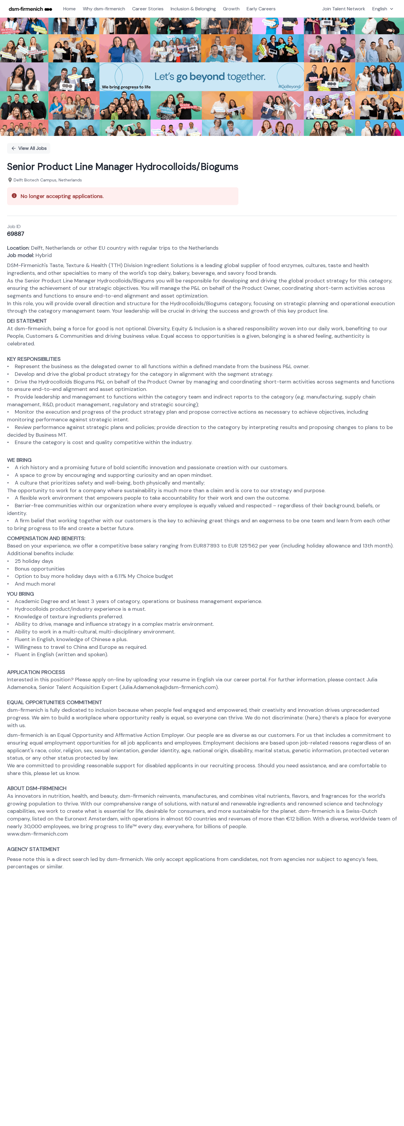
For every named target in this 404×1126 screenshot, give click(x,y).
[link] (30, 9)
